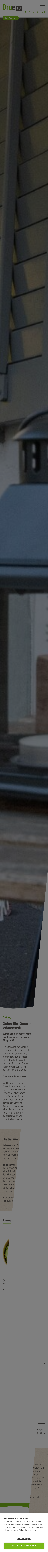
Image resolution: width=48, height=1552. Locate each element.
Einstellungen (24, 1539)
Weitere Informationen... (28, 1530)
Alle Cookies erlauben (24, 1546)
